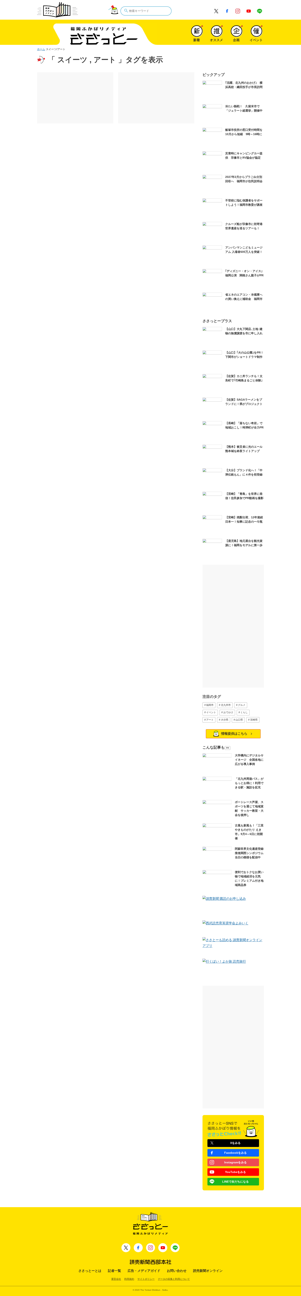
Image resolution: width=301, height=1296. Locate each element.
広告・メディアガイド (144, 1270)
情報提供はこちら (234, 733)
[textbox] (146, 11)
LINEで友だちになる (235, 1181)
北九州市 (226, 705)
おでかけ (228, 712)
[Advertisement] (75, 97)
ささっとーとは (89, 1270)
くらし (244, 712)
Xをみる (235, 1143)
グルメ (241, 705)
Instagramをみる (235, 1162)
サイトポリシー (146, 1279)
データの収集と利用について (174, 1279)
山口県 (239, 719)
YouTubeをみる (235, 1172)
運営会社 (116, 1279)
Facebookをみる (235, 1152)
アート (210, 719)
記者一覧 (114, 1270)
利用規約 (129, 1279)
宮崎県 (254, 719)
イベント (211, 712)
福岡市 (210, 705)
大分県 (224, 719)
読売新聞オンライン (208, 1270)
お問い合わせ (177, 1270)
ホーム (41, 49)
